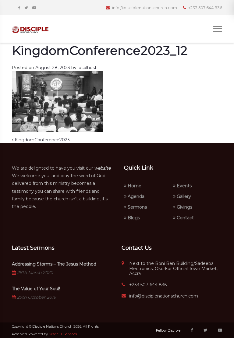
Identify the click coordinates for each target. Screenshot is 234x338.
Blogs (133, 217)
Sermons (136, 207)
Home (133, 185)
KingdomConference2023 (41, 140)
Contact (185, 217)
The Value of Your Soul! (36, 288)
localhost (87, 67)
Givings (184, 207)
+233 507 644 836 (148, 284)
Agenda (135, 196)
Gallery (183, 196)
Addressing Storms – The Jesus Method (54, 264)
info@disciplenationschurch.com (163, 296)
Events (184, 185)
